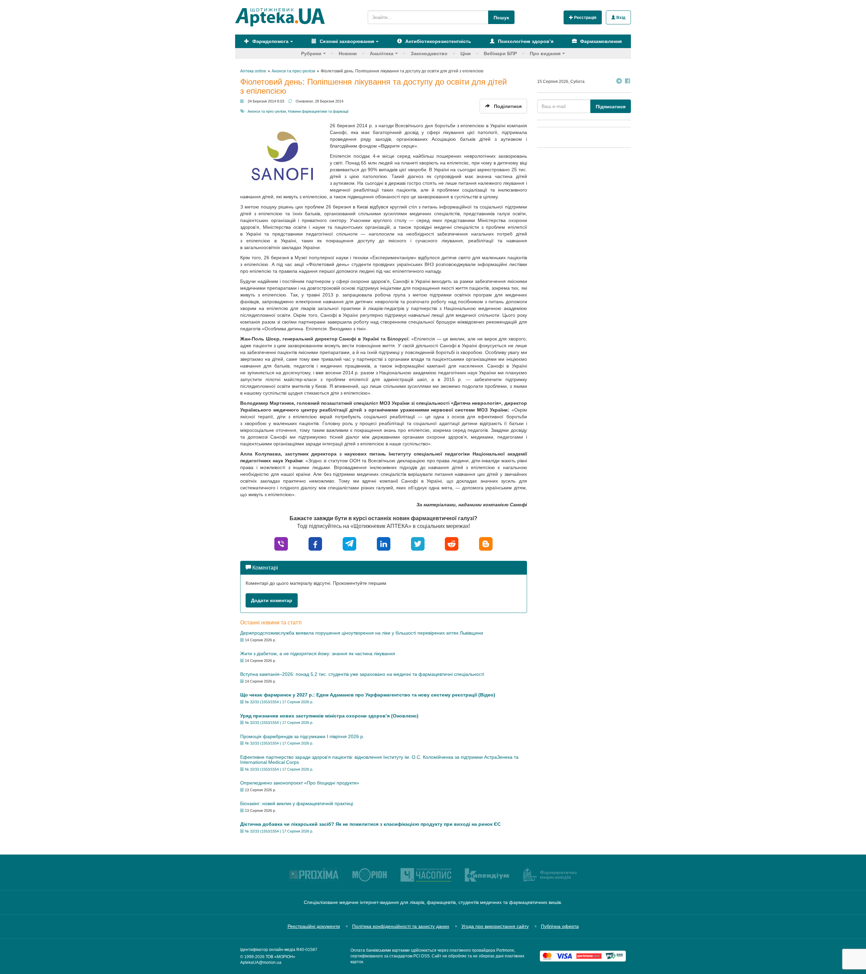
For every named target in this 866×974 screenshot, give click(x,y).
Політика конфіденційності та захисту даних (400, 926)
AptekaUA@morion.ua (260, 962)
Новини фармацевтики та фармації (318, 111)
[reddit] (451, 543)
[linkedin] (383, 543)
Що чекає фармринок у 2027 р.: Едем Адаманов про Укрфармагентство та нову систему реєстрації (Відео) (367, 695)
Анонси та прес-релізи (267, 111)
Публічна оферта (560, 926)
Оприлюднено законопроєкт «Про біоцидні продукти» (299, 782)
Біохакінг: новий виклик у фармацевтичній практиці (296, 803)
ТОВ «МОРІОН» (280, 956)
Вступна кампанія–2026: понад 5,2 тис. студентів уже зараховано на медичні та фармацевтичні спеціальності (362, 674)
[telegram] (349, 543)
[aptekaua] (486, 543)
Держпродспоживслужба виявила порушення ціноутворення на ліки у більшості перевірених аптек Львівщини (361, 633)
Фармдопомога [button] (270, 41)
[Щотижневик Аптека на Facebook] (627, 82)
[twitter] (418, 543)
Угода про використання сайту (495, 926)
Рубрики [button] (311, 53)
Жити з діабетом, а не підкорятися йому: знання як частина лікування (317, 653)
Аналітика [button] (381, 53)
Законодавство (429, 53)
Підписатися (610, 106)
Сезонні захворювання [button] (346, 41)
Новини (348, 53)
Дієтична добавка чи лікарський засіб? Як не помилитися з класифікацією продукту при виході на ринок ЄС (370, 824)
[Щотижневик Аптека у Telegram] (619, 82)
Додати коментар (271, 600)
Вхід (620, 17)
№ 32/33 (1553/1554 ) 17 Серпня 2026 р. (279, 702)
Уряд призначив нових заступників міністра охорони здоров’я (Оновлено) (329, 715)
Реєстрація (584, 17)
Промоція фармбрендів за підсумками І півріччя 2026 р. (302, 736)
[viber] (281, 543)
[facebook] (315, 543)
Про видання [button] (545, 53)
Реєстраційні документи (314, 926)
